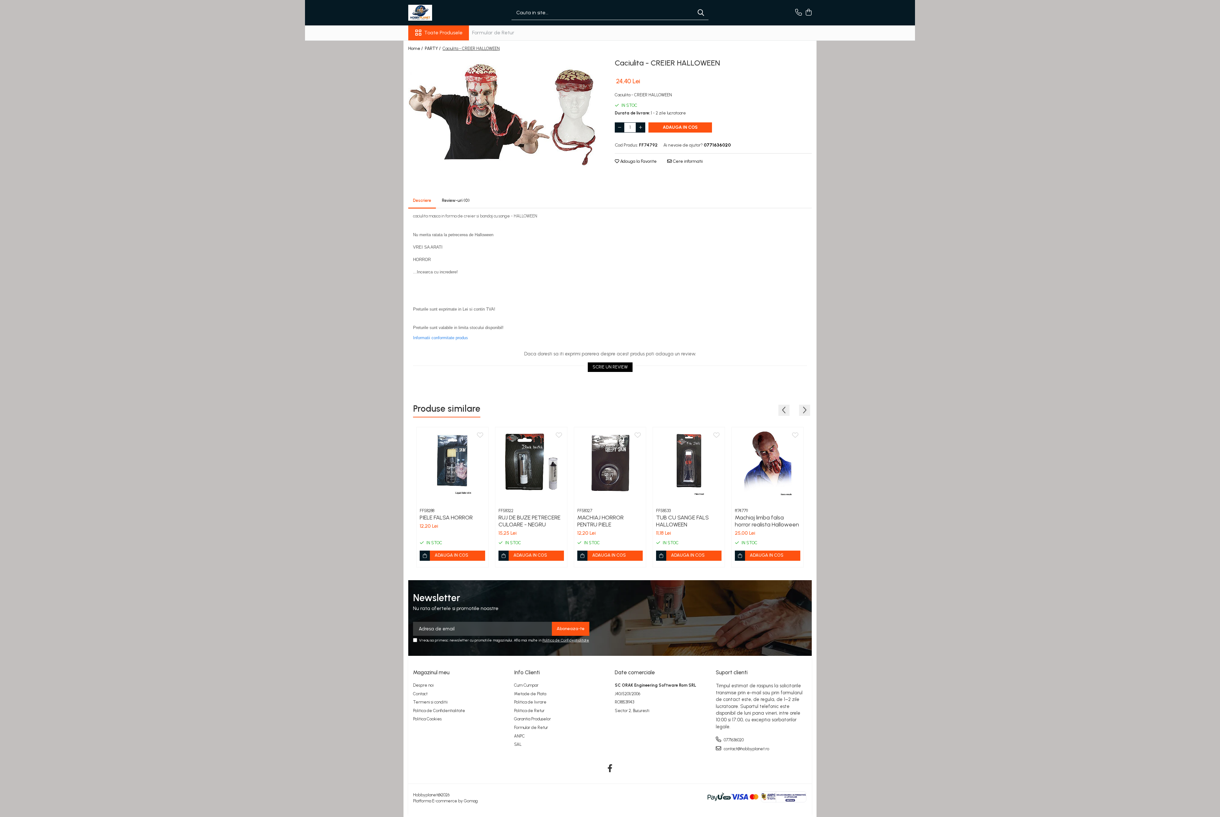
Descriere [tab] (422, 200)
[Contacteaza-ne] (798, 13)
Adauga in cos (680, 127)
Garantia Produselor (532, 719)
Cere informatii (687, 161)
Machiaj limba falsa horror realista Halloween (767, 521)
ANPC (519, 736)
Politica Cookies (427, 719)
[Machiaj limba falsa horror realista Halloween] (767, 463)
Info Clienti (527, 672)
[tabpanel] (506, 112)
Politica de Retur (529, 710)
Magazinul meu (431, 672)
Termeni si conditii (430, 702)
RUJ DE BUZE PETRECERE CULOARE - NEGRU (529, 521)
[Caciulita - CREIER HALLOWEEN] (506, 112)
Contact (420, 693)
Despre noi (423, 685)
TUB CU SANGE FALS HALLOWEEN (682, 521)
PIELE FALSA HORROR (446, 517)
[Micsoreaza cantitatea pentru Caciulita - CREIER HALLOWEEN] (619, 127)
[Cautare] (700, 13)
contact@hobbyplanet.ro (746, 748)
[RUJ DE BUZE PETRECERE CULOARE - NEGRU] (531, 463)
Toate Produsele (443, 33)
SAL (518, 744)
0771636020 (733, 740)
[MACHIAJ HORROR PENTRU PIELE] (610, 463)
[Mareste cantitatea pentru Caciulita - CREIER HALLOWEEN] (640, 127)
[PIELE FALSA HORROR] (452, 463)
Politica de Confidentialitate (565, 640)
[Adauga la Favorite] (480, 435)
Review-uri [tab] (456, 200)
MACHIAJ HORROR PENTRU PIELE (600, 521)
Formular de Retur (493, 33)
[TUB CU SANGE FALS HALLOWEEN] (689, 463)
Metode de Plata (530, 693)
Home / (416, 48)
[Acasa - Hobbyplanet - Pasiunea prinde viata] (440, 13)
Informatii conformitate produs (440, 337)
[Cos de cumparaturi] (808, 13)
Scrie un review (610, 367)
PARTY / (433, 48)
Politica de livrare (530, 702)
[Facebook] (610, 768)
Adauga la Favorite (638, 161)
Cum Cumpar (526, 685)
